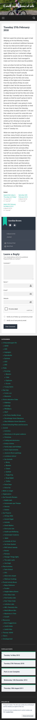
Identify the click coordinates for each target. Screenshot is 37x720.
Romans (7, 554)
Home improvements (11, 450)
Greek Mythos (9, 525)
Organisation (7, 494)
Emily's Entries (9, 443)
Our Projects (7, 513)
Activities (7, 431)
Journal (9, 237)
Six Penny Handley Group (12, 415)
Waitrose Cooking (10, 579)
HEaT (6, 412)
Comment (7, 263)
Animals (7, 522)
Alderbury (7, 402)
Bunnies (8, 465)
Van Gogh (7, 563)
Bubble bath (8, 500)
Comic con (8, 393)
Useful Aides (8, 626)
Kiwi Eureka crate (10, 598)
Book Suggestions (10, 623)
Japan (6, 538)
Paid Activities (7, 566)
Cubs (7, 377)
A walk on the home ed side (18, 5)
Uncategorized (7, 639)
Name (6, 282)
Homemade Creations (11, 535)
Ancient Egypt (8, 519)
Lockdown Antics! (10, 456)
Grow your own (9, 529)
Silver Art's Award (10, 576)
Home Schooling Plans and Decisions (15, 425)
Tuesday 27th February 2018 (17, 29)
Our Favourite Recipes (10, 497)
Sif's (5, 573)
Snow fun (7, 488)
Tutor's (5, 636)
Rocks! (6, 551)
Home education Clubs (10, 399)
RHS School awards (10, 547)
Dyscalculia (8, 355)
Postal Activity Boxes (10, 582)
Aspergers (7, 352)
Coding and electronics (12, 440)
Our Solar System (10, 544)
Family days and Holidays (12, 447)
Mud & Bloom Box (10, 610)
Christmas (7, 437)
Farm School (8, 569)
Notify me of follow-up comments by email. (20, 317)
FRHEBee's (7, 409)
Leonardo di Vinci (10, 541)
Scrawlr (6, 617)
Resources (6, 620)
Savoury (7, 506)
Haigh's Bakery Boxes (11, 591)
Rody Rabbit (10, 478)
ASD (5, 349)
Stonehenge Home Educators (14, 418)
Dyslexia (7, 358)
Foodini (6, 588)
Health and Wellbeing (11, 532)
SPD (5, 365)
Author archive (10, 225)
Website (6, 298)
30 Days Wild (8, 516)
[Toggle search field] (34, 18)
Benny (8, 462)
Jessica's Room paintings (12, 453)
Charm (8, 469)
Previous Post (11, 243)
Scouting (7, 371)
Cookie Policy (9, 712)
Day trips (6, 390)
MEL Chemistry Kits (10, 607)
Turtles (8, 481)
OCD (5, 362)
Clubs (5, 368)
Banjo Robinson (9, 585)
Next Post (10, 246)
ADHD (6, 346)
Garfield (8, 472)
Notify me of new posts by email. (17, 320)
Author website (14, 225)
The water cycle (9, 560)
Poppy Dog (9, 475)
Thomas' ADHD (8, 633)
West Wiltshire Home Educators (14, 421)
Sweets (6, 510)
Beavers (8, 374)
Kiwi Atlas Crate (9, 595)
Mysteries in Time (10, 613)
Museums (7, 396)
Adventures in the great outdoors (15, 434)
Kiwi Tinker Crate (10, 601)
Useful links (8, 629)
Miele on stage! (8, 491)
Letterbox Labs (9, 604)
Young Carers (8, 387)
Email (6, 290)
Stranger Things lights (11, 557)
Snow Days (8, 484)
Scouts (8, 383)
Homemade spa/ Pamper (12, 503)
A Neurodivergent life (10, 343)
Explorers (9, 380)
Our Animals (8, 459)
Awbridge (7, 406)
